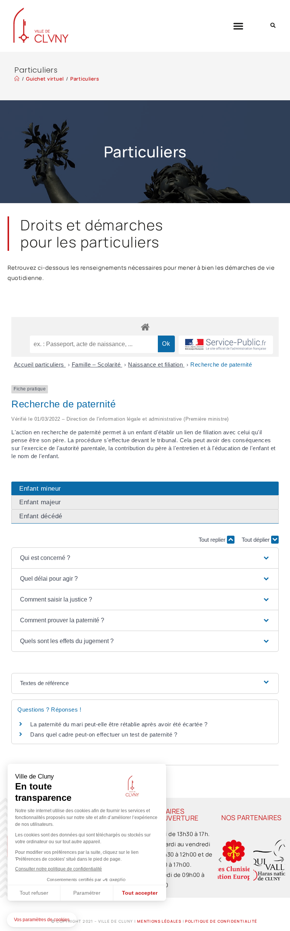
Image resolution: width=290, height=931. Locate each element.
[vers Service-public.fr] (226, 345)
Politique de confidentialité (221, 921)
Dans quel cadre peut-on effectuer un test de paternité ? (103, 734)
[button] (238, 26)
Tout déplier (256, 539)
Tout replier (213, 539)
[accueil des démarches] (145, 327)
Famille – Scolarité (97, 364)
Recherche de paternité (221, 364)
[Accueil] (17, 78)
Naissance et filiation (156, 364)
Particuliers (84, 78)
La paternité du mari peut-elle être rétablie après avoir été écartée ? (118, 724)
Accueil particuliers (40, 364)
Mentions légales (159, 921)
